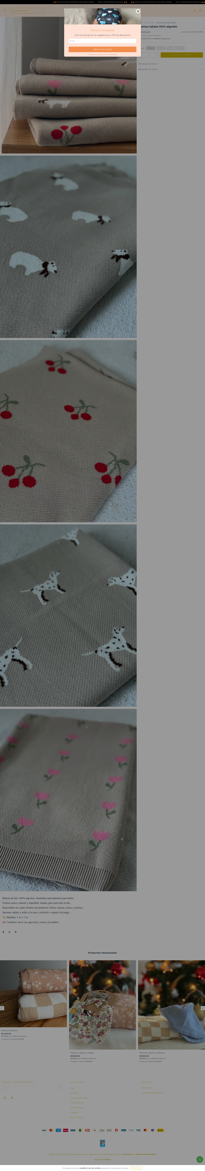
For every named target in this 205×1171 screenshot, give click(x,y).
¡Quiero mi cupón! (102, 49)
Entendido (136, 1168)
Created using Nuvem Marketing (102, 54)
